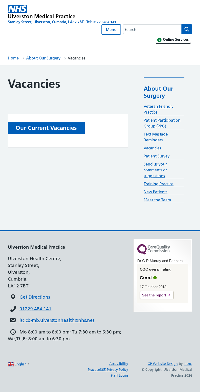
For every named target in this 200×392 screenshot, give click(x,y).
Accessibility (118, 364)
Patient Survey (157, 156)
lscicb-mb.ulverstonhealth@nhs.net (57, 320)
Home (13, 58)
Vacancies (152, 148)
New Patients (155, 191)
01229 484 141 (35, 309)
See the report (154, 295)
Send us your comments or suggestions (155, 170)
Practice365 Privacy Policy (108, 369)
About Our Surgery (43, 58)
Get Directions (35, 297)
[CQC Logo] (153, 253)
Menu (111, 29)
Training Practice (158, 183)
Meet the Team (157, 199)
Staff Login (119, 375)
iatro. (188, 364)
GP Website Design (163, 364)
